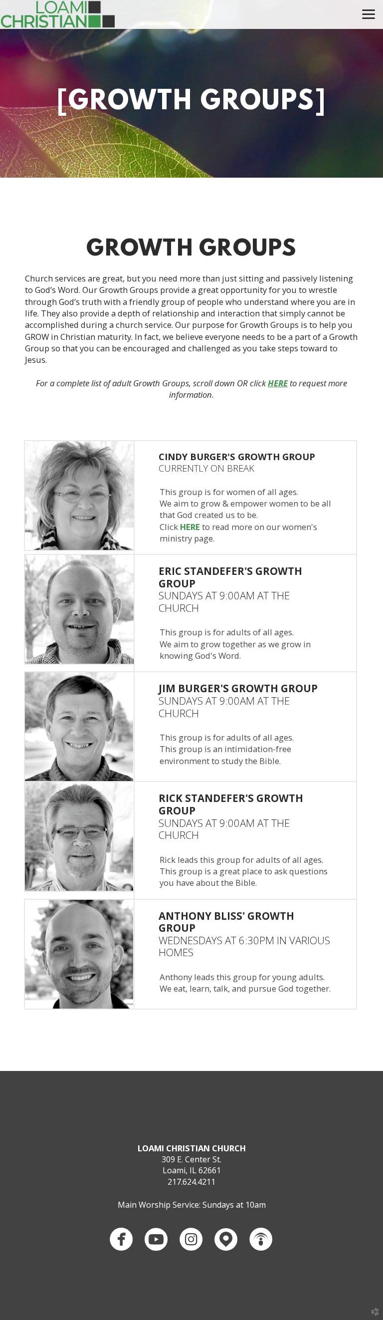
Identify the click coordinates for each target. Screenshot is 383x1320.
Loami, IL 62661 (192, 1170)
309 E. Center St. (191, 1159)
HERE (190, 526)
